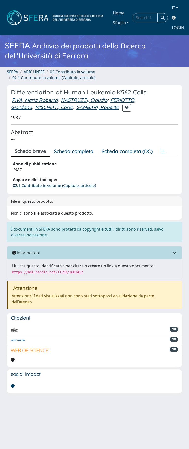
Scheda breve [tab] (30, 151)
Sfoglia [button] (119, 22)
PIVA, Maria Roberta (35, 100)
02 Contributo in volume (72, 72)
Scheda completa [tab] (73, 151)
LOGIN (178, 27)
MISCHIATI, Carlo (54, 107)
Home (118, 12)
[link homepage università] (55, 17)
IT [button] (173, 8)
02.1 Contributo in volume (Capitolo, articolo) (54, 77)
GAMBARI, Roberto (97, 107)
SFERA (12, 72)
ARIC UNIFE (34, 72)
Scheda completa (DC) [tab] (127, 151)
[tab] (163, 151)
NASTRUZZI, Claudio (84, 100)
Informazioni (28, 252)
